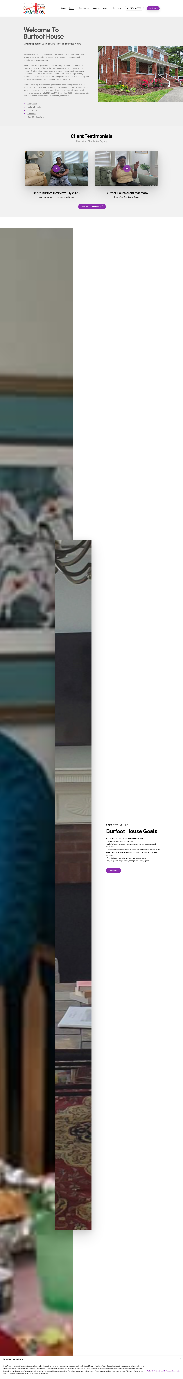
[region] (91, 1367)
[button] (113, 870)
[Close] (181, 1358)
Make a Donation (35, 107)
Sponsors (32, 114)
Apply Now (32, 104)
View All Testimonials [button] (90, 207)
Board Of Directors (36, 117)
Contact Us (32, 110)
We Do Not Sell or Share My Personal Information (163, 1371)
